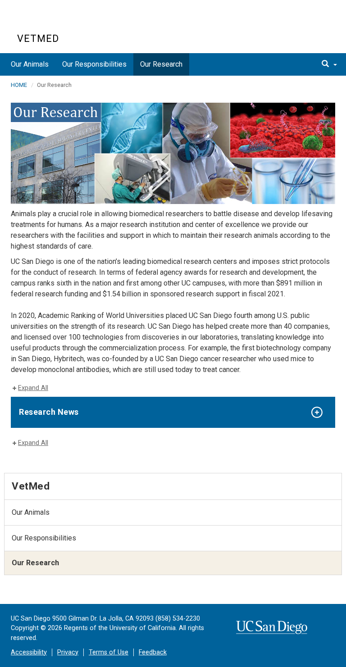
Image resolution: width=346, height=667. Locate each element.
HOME (19, 85)
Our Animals (30, 64)
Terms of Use (108, 652)
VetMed (38, 38)
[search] (329, 64)
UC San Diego (68, 21)
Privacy (67, 652)
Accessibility (29, 652)
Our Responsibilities (94, 64)
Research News (49, 412)
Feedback (153, 652)
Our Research (161, 64)
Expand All (33, 388)
